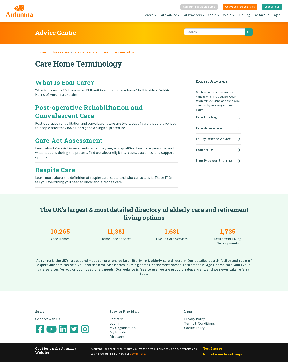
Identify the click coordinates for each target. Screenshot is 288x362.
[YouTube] (51, 329)
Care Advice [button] (168, 15)
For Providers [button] (193, 15)
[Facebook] (40, 329)
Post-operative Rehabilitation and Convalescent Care (89, 111)
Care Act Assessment (68, 140)
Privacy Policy (194, 319)
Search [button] (149, 15)
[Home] (19, 11)
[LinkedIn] (63, 329)
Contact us (261, 15)
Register (116, 319)
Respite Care (55, 170)
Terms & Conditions (199, 323)
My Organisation (123, 328)
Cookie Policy (138, 353)
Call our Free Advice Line (199, 6)
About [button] (212, 15)
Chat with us (271, 6)
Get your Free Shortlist (240, 6)
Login (276, 15)
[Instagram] (85, 329)
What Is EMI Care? (64, 82)
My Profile (118, 332)
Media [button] (227, 15)
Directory (117, 336)
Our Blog (243, 15)
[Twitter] (74, 329)
